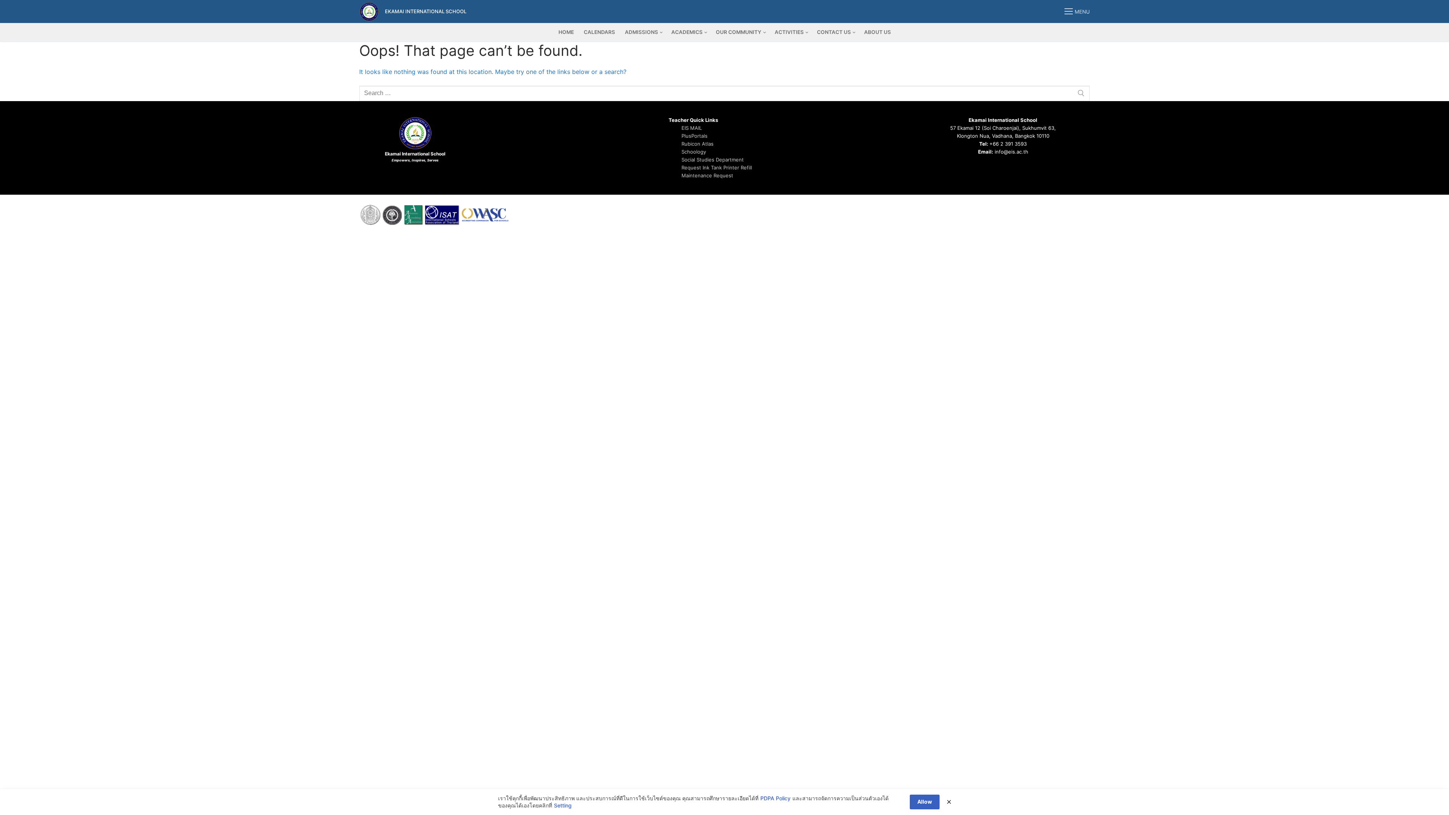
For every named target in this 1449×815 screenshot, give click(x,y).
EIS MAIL (691, 128)
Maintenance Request (707, 175)
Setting (563, 805)
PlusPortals (694, 136)
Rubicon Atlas (697, 144)
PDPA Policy (775, 798)
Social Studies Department (712, 160)
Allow (924, 801)
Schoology (693, 152)
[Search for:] (724, 93)
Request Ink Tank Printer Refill (716, 168)
